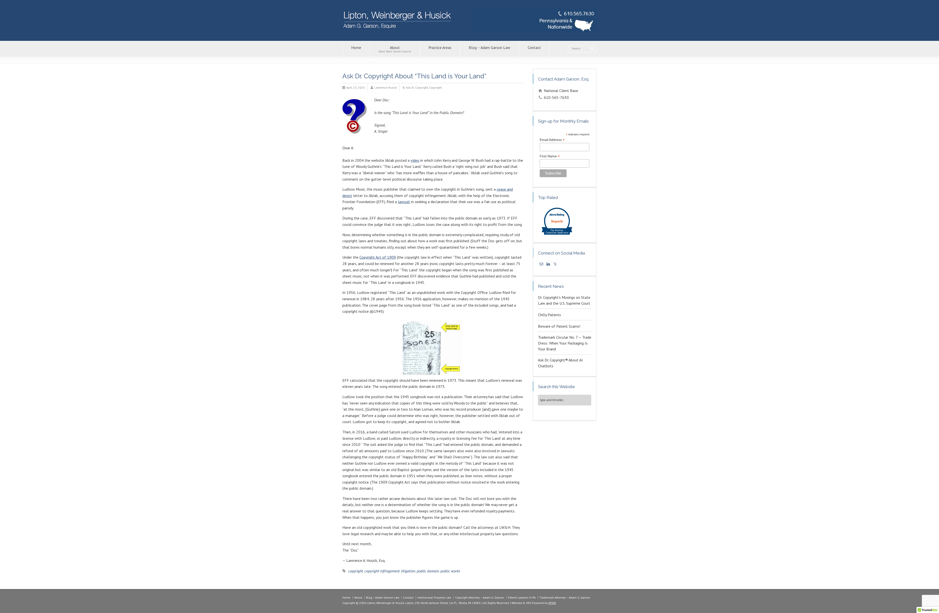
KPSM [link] (552, 603)
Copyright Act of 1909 (377, 257)
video (415, 160)
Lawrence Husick (385, 87)
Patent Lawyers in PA (522, 597)
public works (450, 570)
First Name (550, 156)
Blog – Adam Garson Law (489, 47)
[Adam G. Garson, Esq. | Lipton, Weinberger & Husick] (399, 31)
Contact (534, 47)
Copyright (435, 87)
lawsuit (404, 201)
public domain (428, 570)
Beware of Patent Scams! (559, 326)
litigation (408, 570)
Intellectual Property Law (434, 597)
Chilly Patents (549, 314)
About (395, 49)
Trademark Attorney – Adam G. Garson (564, 597)
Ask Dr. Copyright (417, 87)
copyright (355, 570)
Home (356, 47)
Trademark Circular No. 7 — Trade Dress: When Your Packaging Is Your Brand (564, 343)
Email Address (552, 140)
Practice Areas (439, 47)
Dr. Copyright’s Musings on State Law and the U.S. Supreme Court (564, 300)
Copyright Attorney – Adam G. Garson (479, 597)
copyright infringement (382, 570)
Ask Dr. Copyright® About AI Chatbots (560, 363)
